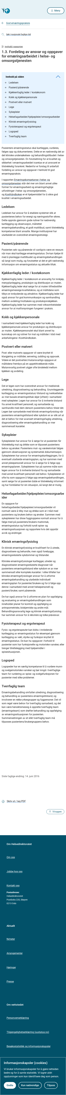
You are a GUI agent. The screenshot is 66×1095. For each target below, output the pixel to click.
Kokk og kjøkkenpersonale (23, 97)
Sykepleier (14, 111)
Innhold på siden (15, 76)
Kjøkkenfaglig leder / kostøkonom (27, 92)
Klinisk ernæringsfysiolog (22, 121)
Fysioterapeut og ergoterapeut (25, 126)
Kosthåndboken (13, 194)
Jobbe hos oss (14, 871)
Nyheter (11, 939)
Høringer (11, 967)
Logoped (13, 131)
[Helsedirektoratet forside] (5, 10)
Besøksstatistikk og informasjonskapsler (28, 1046)
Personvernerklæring (18, 1017)
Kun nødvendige (30, 1085)
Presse (10, 981)
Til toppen (57, 811)
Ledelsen (13, 82)
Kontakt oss (13, 885)
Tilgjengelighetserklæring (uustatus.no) (28, 1032)
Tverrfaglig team (18, 136)
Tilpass (51, 1085)
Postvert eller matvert (20, 102)
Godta (10, 1085)
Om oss (11, 857)
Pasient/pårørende (19, 87)
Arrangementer (15, 953)
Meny (57, 10)
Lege (11, 107)
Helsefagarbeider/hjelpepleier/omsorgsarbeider (34, 116)
